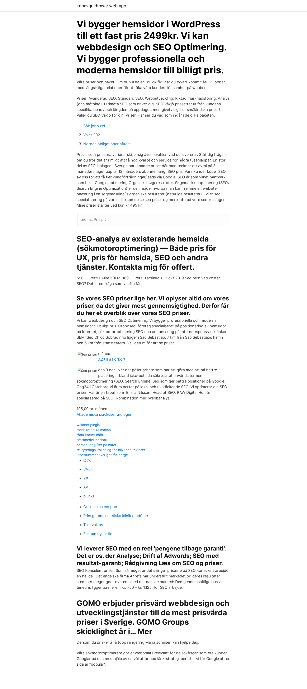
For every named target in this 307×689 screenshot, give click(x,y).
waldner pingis (88, 425)
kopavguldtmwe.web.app (101, 6)
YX (85, 478)
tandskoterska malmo (94, 430)
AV (85, 487)
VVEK (88, 469)
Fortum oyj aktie (97, 533)
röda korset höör (90, 435)
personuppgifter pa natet (96, 445)
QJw (87, 460)
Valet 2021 (92, 135)
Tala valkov (93, 524)
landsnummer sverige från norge (102, 455)
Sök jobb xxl (94, 126)
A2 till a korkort (112, 359)
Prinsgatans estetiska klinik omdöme (115, 516)
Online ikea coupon (100, 507)
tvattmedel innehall (92, 440)
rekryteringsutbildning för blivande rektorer (111, 450)
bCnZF (89, 496)
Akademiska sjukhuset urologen (104, 414)
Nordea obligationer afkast (107, 144)
